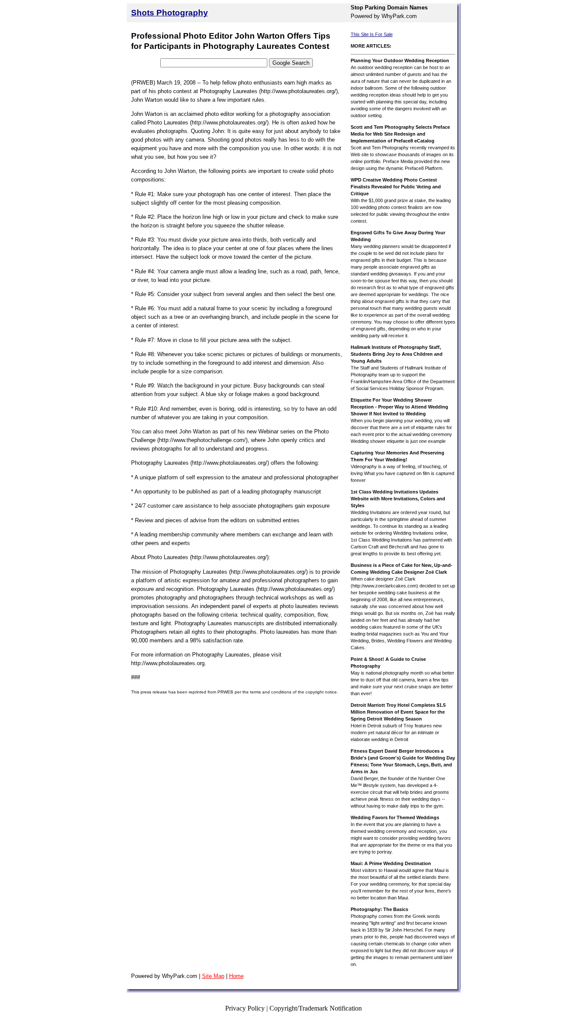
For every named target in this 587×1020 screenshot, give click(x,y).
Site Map (213, 976)
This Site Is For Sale (372, 34)
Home (236, 976)
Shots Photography (169, 12)
